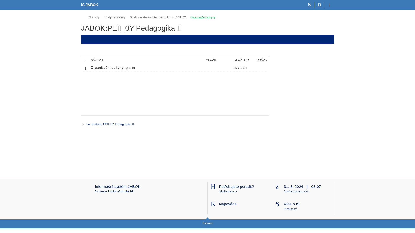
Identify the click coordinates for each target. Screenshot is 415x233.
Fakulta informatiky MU (120, 191)
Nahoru (208, 223)
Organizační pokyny (202, 17)
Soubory (94, 17)
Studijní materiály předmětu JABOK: (158, 17)
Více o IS (292, 204)
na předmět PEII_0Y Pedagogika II (110, 124)
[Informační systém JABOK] (83, 17)
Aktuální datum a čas (296, 191)
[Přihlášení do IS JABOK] (329, 5)
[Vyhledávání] (319, 5)
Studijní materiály (115, 17)
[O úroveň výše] (86, 68)
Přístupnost (290, 209)
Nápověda (228, 204)
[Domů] (309, 5)
